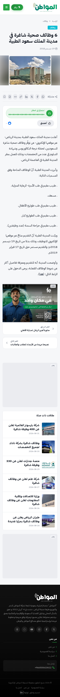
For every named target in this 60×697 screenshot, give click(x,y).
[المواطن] (45, 7)
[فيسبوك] (37, 97)
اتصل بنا (51, 655)
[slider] (26, 114)
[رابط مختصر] (15, 97)
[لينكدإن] (26, 97)
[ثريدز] (17, 629)
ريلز (15, 7)
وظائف (45, 21)
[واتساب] (43, 97)
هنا (41, 274)
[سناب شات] (24, 629)
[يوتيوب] (32, 629)
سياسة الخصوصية (47, 651)
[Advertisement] (30, 385)
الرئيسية (54, 21)
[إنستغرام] (39, 629)
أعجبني (43, 123)
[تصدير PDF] (10, 97)
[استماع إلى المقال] (49, 113)
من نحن (51, 646)
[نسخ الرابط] (21, 97)
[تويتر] (54, 629)
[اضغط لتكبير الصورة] (30, 70)
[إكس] (32, 97)
